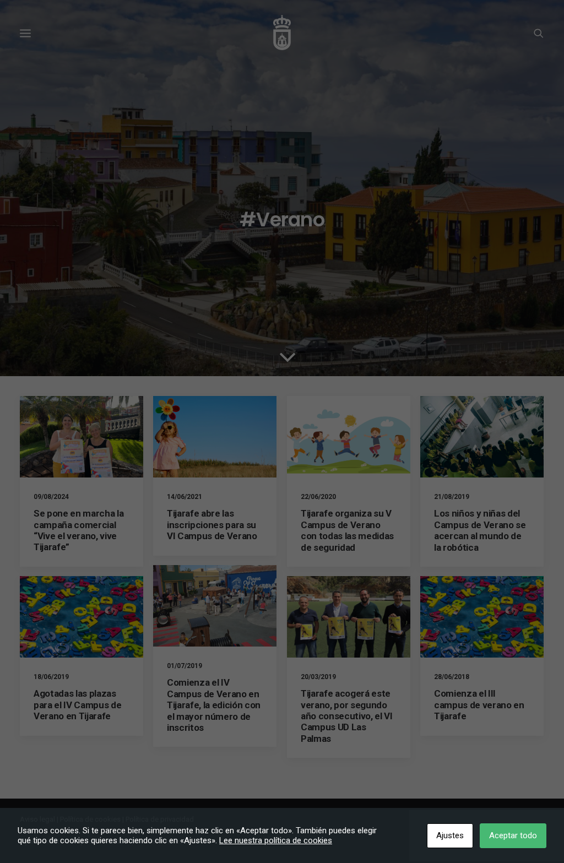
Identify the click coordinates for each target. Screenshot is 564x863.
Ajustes (450, 835)
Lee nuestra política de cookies (275, 840)
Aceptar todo (513, 835)
